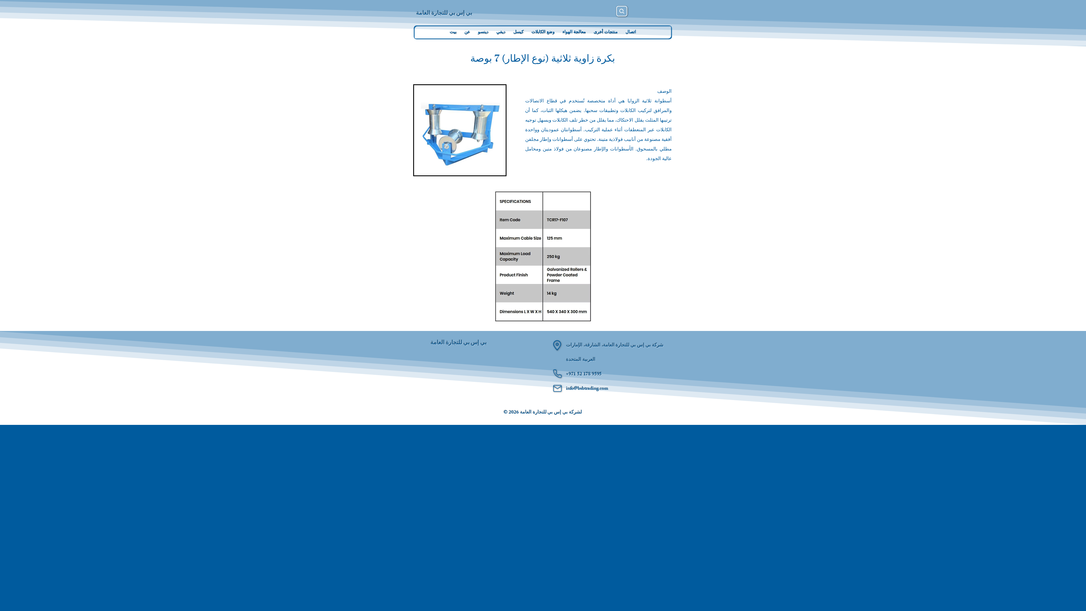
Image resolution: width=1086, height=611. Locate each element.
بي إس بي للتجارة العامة (444, 12)
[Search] (621, 11)
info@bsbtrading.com (587, 389)
